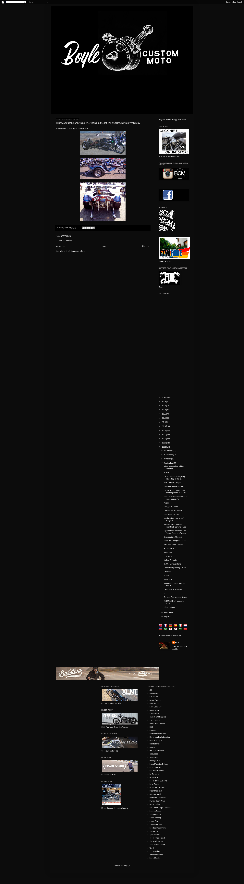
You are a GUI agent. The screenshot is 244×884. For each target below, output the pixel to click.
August (167, 612)
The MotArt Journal (157, 838)
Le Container (155, 774)
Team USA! (168, 473)
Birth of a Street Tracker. (173, 545)
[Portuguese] (166, 629)
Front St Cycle (155, 744)
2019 (164, 402)
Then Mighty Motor (157, 845)
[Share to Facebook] (91, 228)
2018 (164, 406)
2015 (164, 418)
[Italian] (180, 626)
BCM (177, 643)
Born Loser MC (156, 707)
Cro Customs (155, 720)
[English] (161, 626)
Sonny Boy (154, 821)
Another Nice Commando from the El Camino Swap (175, 526)
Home (103, 246)
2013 (164, 426)
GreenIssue (154, 757)
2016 (164, 414)
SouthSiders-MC (156, 825)
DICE (151, 727)
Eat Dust (153, 730)
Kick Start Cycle (156, 767)
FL (164, 593)
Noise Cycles (155, 804)
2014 (164, 422)
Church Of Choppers (158, 717)
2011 (164, 435)
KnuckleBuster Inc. (157, 771)
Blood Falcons (155, 700)
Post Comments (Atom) (76, 251)
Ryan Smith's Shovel (171, 515)
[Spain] (176, 626)
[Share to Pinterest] (93, 228)
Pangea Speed (155, 811)
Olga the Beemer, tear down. (175, 597)
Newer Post (61, 246)
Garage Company (157, 751)
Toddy (152, 848)
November (168, 455)
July (165, 617)
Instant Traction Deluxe (159, 764)
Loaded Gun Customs (158, 781)
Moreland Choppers (158, 798)
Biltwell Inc (154, 697)
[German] (171, 626)
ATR (151, 690)
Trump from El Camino (173, 511)
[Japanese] (171, 629)
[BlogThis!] (85, 228)
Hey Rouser (168, 552)
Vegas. (166, 503)
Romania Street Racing (173, 537)
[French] (166, 626)
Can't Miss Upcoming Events (175, 568)
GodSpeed (154, 754)
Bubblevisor (154, 710)
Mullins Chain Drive (157, 801)
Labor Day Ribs (170, 607)
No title (166, 576)
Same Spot (168, 579)
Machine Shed (155, 794)
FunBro (152, 747)
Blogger (127, 866)
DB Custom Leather (157, 724)
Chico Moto (154, 714)
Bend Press (154, 693)
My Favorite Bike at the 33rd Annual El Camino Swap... (175, 532)
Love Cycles (154, 784)
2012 (164, 431)
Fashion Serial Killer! (158, 734)
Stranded (167, 572)
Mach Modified (156, 791)
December (168, 451)
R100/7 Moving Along (172, 564)
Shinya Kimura (155, 815)
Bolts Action (154, 704)
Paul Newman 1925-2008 (174, 487)
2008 (164, 447)
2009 (164, 443)
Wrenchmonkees (156, 855)
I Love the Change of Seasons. (176, 541)
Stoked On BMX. (170, 560)
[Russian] (161, 629)
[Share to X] (88, 228)
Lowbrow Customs (157, 788)
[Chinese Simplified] (185, 629)
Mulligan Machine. (171, 507)
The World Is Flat (156, 841)
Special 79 (154, 831)
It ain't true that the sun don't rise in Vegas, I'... (175, 498)
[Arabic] (180, 629)
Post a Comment (65, 241)
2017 (164, 410)
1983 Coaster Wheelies (173, 590)
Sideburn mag (155, 818)
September (168, 463)
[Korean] (176, 629)
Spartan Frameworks (158, 828)
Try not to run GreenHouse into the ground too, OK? (175, 491)
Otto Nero (168, 556)
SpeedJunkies (155, 835)
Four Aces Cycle (156, 741)
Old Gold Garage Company (160, 808)
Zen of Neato (155, 858)
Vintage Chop (155, 851)
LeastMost (154, 778)
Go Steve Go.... (169, 549)
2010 (164, 439)
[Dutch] (185, 626)
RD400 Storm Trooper (172, 483)
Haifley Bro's (155, 761)
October (167, 459)
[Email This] (83, 228)
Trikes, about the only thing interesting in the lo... (174, 478)
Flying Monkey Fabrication (160, 737)
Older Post (145, 246)
